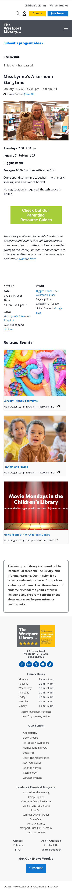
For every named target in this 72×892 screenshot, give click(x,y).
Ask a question (51, 841)
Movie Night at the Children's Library (27, 534)
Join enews (58, 13)
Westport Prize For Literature (36, 828)
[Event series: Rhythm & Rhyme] (58, 472)
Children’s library (35, 5)
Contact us (51, 845)
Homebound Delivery (35, 748)
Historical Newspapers (36, 743)
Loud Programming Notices (36, 716)
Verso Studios (59, 5)
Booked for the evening (36, 792)
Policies (18, 845)
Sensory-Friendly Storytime (21, 400)
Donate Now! (27, 259)
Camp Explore (36, 797)
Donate (37, 13)
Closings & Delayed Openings (36, 712)
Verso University (36, 823)
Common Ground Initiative (36, 801)
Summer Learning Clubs (36, 814)
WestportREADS (36, 832)
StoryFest (36, 810)
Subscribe (36, 868)
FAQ (17, 850)
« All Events (11, 57)
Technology (30, 773)
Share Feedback (51, 850)
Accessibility (30, 733)
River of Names (32, 768)
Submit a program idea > (23, 43)
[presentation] (35, 373)
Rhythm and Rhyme (16, 466)
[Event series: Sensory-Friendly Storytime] (58, 406)
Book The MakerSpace (36, 758)
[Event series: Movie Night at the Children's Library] (56, 540)
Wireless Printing (32, 778)
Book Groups (30, 738)
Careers (18, 841)
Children (8, 329)
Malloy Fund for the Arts (36, 805)
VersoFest (36, 819)
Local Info (29, 753)
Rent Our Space (32, 763)
